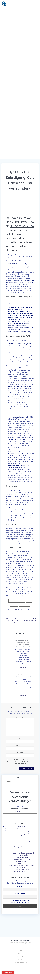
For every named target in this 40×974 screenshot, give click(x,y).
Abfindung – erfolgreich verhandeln (23, 847)
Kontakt (20, 953)
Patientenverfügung (23, 833)
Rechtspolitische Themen (22, 869)
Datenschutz (20, 960)
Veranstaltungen (21, 861)
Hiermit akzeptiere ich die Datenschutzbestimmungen (20, 901)
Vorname (20, 886)
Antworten (23, 667)
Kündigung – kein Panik (23, 845)
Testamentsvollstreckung (23, 839)
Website (20, 752)
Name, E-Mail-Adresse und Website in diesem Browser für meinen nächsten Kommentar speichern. (20, 761)
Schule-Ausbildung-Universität (21, 859)
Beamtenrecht (23, 855)
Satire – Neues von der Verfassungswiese (22, 865)
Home (20, 950)
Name (20, 738)
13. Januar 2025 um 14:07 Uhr (23, 676)
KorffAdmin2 (13, 609)
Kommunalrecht (22, 829)
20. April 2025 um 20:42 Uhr (23, 646)
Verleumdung (24, 605)
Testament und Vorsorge (22, 831)
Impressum (20, 956)
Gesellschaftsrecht (22, 857)
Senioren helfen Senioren (20, 809)
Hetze (22, 601)
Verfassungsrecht (25, 167)
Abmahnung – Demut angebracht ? (23, 853)
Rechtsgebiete (21, 827)
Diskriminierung (14, 167)
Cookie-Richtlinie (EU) (20, 963)
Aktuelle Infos (21, 863)
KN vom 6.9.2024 (22, 226)
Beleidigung (14, 601)
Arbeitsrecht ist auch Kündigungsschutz (22, 841)
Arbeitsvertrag (23, 843)
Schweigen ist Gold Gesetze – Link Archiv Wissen (23, 642)
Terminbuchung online (21, 871)
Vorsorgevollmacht (23, 835)
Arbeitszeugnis (23, 851)
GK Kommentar (22, 867)
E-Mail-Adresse (20, 745)
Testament (23, 837)
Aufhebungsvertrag (23, 849)
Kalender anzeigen (20, 811)
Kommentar (20, 717)
